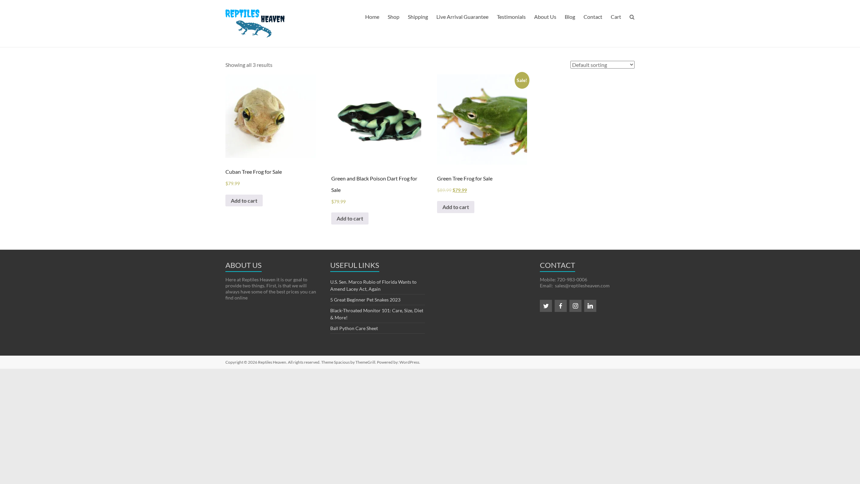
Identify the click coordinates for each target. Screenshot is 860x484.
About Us (545, 16)
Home (372, 16)
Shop (393, 16)
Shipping (418, 16)
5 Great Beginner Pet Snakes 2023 (365, 299)
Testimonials (511, 16)
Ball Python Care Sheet (354, 328)
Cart (616, 16)
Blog (570, 16)
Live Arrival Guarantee (462, 16)
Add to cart (244, 200)
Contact (593, 16)
